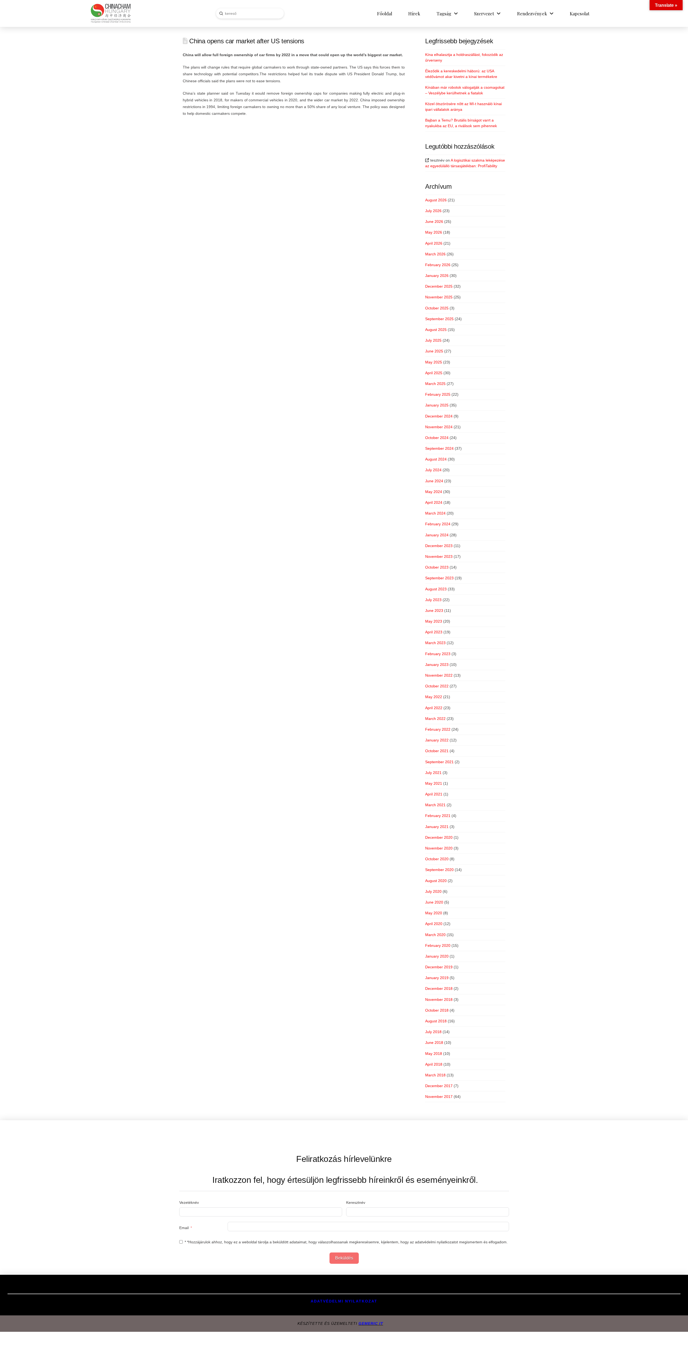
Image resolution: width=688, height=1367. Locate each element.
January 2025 (437, 405)
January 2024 (437, 535)
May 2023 (433, 621)
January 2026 (437, 275)
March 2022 (435, 718)
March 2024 (435, 513)
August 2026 (436, 200)
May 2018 (433, 1053)
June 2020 (434, 902)
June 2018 (434, 1042)
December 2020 (439, 837)
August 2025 (436, 329)
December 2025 (439, 286)
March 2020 (435, 935)
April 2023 (433, 632)
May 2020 (433, 913)
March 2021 (435, 805)
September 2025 (439, 319)
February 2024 (437, 524)
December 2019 (439, 967)
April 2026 (433, 243)
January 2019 (437, 978)
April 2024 (433, 502)
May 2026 (433, 232)
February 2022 (437, 729)
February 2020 (437, 945)
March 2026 (435, 254)
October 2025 (437, 308)
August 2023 (436, 589)
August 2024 (436, 459)
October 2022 (437, 686)
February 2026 (437, 265)
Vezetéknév (189, 1202)
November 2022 (439, 675)
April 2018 (433, 1064)
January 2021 (437, 827)
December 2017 (439, 1086)
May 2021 (433, 783)
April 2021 (433, 794)
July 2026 (433, 211)
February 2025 (437, 394)
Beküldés (344, 1258)
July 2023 (433, 600)
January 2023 (437, 664)
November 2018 (439, 999)
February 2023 (437, 654)
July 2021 (433, 772)
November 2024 (439, 427)
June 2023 (434, 610)
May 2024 (433, 492)
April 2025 (433, 373)
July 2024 (433, 470)
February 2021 (437, 815)
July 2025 (433, 340)
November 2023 (439, 556)
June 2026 (434, 221)
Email (184, 1228)
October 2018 (437, 1010)
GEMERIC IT (371, 1323)
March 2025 (435, 383)
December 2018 (439, 988)
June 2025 (434, 351)
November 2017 (439, 1096)
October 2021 (437, 751)
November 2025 (439, 297)
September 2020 (439, 870)
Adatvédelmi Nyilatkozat (344, 1301)
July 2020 (433, 891)
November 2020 (439, 848)
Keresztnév (355, 1202)
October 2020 (437, 859)
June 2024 (434, 481)
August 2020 (436, 881)
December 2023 (439, 546)
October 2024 (437, 438)
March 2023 (435, 643)
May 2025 (433, 362)
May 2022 (433, 697)
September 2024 (439, 448)
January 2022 (437, 740)
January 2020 (437, 956)
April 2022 (433, 708)
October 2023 (437, 567)
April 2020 (433, 924)
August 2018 (436, 1021)
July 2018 (433, 1032)
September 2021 (439, 762)
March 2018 (435, 1075)
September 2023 (439, 578)
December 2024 (439, 416)
